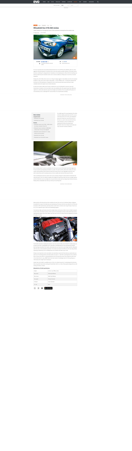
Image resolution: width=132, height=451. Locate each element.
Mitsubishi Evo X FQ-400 (39, 135)
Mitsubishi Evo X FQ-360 (39, 118)
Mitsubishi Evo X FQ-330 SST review (41, 137)
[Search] (97, 1)
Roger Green (37, 32)
